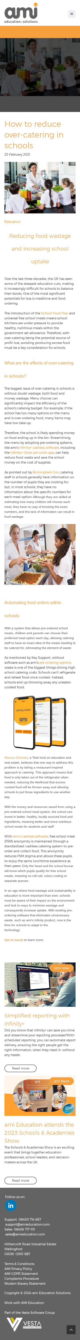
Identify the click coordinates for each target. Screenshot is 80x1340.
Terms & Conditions (19, 1264)
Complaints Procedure (21, 1279)
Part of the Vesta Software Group (29, 1313)
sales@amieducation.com (25, 1234)
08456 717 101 (24, 1229)
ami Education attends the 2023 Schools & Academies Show (39, 1132)
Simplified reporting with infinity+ (37, 1019)
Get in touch (13, 940)
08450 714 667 (30, 1220)
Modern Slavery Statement (25, 1284)
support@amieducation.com (27, 1224)
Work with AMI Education (24, 1303)
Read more (20, 1068)
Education (12, 222)
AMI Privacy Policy (18, 1269)
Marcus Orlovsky (16, 757)
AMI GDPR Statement (21, 1274)
